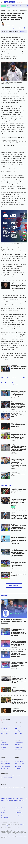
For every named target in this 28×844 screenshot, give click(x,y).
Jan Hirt (16, 728)
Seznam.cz (19, 2)
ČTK (21, 824)
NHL (2, 750)
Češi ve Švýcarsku (4, 764)
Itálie (12, 572)
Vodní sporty (14, 549)
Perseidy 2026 (16, 775)
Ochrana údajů (18, 809)
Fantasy (3, 5)
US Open (13, 457)
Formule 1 (3, 749)
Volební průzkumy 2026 (5, 726)
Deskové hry (3, 800)
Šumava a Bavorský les (5, 763)
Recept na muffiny (18, 744)
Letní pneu (24, 798)
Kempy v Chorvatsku (5, 760)
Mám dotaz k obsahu (19, 810)
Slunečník (18, 787)
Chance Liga (14, 401)
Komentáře (4, 595)
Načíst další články (14, 585)
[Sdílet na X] (26, 377)
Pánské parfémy (20, 800)
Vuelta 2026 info (18, 725)
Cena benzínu (21, 775)
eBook (16, 28)
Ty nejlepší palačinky (19, 742)
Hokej (13, 5)
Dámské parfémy (18, 798)
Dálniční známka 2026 (19, 761)
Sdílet (21, 28)
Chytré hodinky (14, 800)
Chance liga (3, 742)
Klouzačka (22, 787)
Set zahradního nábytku (5, 788)
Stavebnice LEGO (11, 798)
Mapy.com (3, 775)
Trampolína (13, 787)
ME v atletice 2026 (4, 747)
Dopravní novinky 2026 (19, 763)
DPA (23, 824)
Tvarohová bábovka (18, 747)
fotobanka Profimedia (8, 825)
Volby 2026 (3, 725)
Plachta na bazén (7, 787)
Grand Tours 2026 (18, 733)
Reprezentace (14, 365)
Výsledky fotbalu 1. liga (5, 744)
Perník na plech (18, 750)
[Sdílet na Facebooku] (24, 377)
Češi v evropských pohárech (6, 777)
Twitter (2, 814)
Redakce (2, 807)
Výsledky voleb (4, 728)
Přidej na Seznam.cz (5, 817)
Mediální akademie (18, 812)
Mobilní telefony (4, 798)
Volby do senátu (4, 731)
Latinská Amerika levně (5, 766)
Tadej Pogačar (17, 730)
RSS (2, 809)
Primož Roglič (17, 731)
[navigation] (2, 2)
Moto (21, 5)
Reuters (2, 825)
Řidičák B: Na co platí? (19, 764)
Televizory (8, 800)
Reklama (3, 815)
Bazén (2, 787)
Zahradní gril (13, 788)
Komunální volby (4, 733)
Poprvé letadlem (4, 761)
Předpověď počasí (9, 775)
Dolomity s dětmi (4, 768)
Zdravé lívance (17, 745)
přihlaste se (22, 31)
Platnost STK (17, 768)
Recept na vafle (18, 749)
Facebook (3, 810)
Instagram (3, 812)
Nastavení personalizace (19, 815)
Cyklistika (13, 444)
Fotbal (8, 5)
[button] (14, 71)
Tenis (17, 5)
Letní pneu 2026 (18, 760)
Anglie (12, 560)
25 (26, 28)
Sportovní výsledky (15, 413)
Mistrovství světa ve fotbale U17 (9, 385)
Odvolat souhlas (18, 814)
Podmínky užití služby (19, 807)
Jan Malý (7, 23)
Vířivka (17, 788)
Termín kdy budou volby (6, 730)
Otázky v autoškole (18, 766)
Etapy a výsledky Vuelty (19, 726)
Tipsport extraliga (4, 745)
